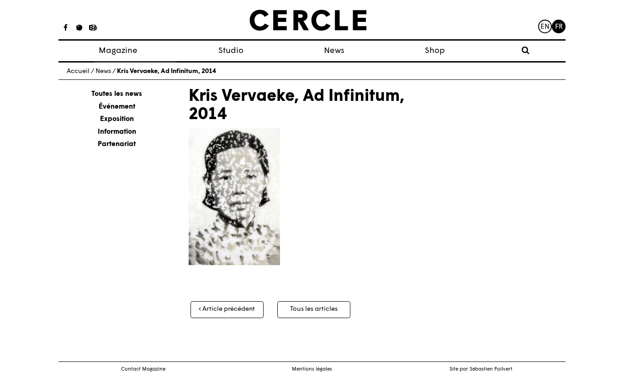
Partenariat (117, 144)
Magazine (118, 51)
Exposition (117, 119)
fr (559, 27)
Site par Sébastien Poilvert (481, 369)
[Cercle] (308, 20)
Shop (435, 51)
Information (117, 132)
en (545, 27)
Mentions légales (312, 369)
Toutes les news (116, 94)
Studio (230, 51)
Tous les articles (314, 309)
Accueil (78, 71)
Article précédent (228, 309)
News (334, 51)
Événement (117, 107)
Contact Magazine (143, 369)
